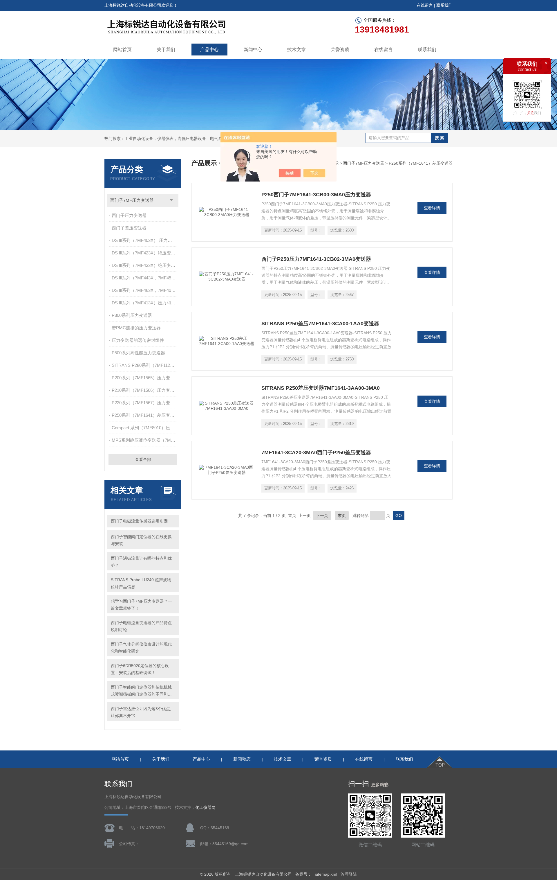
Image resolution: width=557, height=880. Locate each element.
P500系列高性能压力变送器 (138, 352)
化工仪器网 (205, 807)
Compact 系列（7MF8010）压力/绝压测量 (145, 427)
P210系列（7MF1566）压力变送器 (145, 390)
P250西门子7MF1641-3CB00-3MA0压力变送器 (316, 194)
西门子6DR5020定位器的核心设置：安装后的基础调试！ (140, 669)
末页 (342, 515)
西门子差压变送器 (129, 227)
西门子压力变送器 (129, 215)
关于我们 (166, 49)
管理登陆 (349, 874)
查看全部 (143, 459)
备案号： (303, 874)
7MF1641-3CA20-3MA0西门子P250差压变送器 (316, 452)
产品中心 (209, 49)
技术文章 (296, 49)
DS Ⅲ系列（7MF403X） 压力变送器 (145, 240)
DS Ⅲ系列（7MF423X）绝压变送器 (145, 252)
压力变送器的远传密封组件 (138, 340)
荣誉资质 (340, 49)
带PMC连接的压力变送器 (136, 327)
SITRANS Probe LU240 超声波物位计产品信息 (141, 583)
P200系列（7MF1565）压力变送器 (145, 377)
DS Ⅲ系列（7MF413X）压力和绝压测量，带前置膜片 (145, 302)
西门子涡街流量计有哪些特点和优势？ (141, 561)
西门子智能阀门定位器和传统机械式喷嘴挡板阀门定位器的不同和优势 (141, 691)
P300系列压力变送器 (132, 315)
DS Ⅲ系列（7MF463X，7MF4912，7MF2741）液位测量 (145, 290)
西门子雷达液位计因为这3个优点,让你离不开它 (141, 712)
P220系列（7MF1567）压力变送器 (145, 402)
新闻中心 (253, 49)
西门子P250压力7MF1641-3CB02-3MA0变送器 (316, 259)
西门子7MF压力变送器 (132, 200)
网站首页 (122, 49)
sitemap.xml (326, 874)
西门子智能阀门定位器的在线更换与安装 (141, 540)
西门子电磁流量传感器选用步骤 (139, 521)
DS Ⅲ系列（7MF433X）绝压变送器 (145, 265)
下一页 (322, 515)
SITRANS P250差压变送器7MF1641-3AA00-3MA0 (320, 388)
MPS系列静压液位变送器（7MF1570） (145, 440)
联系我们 (444, 5)
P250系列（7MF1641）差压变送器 (145, 415)
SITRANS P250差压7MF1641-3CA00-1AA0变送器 (320, 323)
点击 (171, 200)
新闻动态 (242, 759)
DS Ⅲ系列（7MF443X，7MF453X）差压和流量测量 (145, 277)
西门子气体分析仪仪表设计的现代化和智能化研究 (141, 647)
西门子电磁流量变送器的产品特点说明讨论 (141, 626)
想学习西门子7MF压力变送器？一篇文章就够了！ (141, 604)
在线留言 (425, 5)
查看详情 (432, 208)
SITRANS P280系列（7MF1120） (144, 365)
